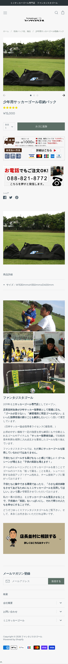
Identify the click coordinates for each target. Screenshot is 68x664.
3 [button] (37, 95)
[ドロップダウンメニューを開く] (60, 603)
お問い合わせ (10, 611)
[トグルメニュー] (5, 12)
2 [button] (34, 95)
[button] (10, 107)
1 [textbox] (5, 127)
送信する (56, 581)
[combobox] (9, 126)
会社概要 (8, 602)
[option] (34, 64)
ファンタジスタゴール (32, 636)
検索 (5, 594)
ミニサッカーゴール (14, 620)
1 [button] (30, 95)
